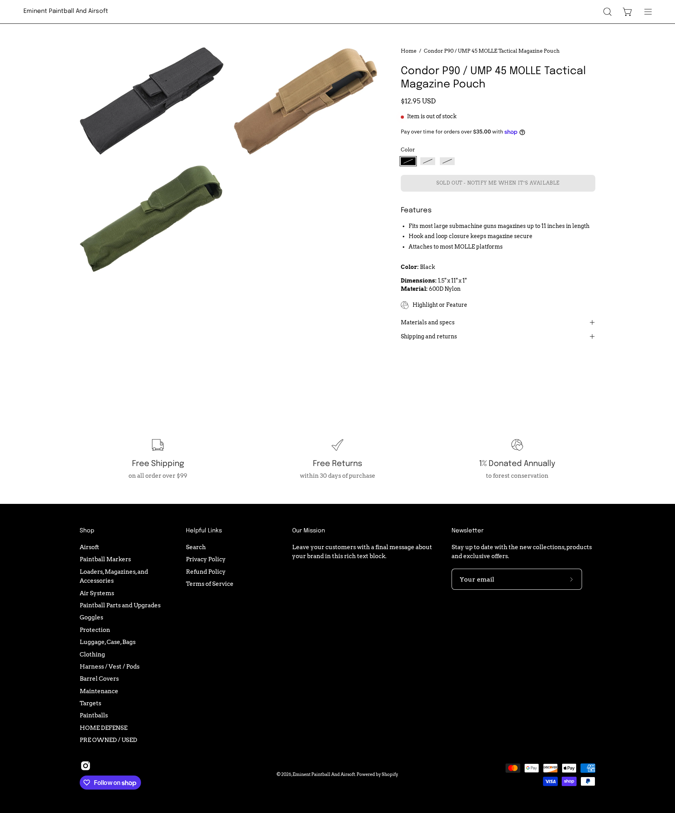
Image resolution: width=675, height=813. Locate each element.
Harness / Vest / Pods (109, 666)
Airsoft (89, 547)
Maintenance (99, 690)
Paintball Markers (105, 559)
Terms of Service (210, 583)
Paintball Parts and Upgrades (120, 605)
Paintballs (94, 715)
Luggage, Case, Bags (108, 642)
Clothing (92, 654)
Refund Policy (206, 571)
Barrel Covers (99, 678)
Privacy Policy (206, 559)
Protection (95, 629)
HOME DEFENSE (103, 727)
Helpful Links (204, 531)
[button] (607, 11)
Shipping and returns (429, 336)
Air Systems (97, 592)
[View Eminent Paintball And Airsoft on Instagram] (85, 766)
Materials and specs (428, 322)
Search (196, 547)
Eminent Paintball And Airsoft (65, 11)
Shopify (390, 774)
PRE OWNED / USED (108, 740)
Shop (87, 531)
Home (408, 51)
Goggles (91, 617)
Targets (90, 703)
